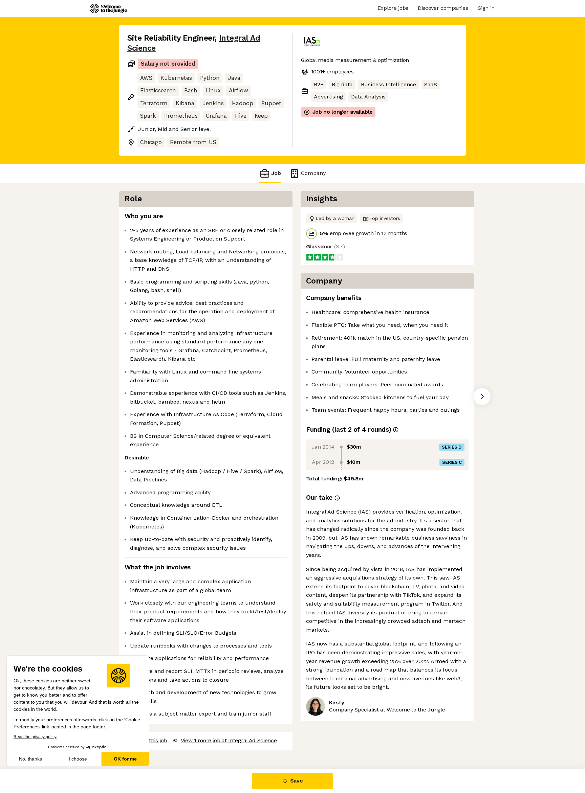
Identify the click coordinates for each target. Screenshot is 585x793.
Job (276, 173)
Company (313, 173)
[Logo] (108, 8)
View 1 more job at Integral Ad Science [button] (229, 740)
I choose (78, 759)
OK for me (125, 759)
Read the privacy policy (35, 736)
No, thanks (30, 759)
